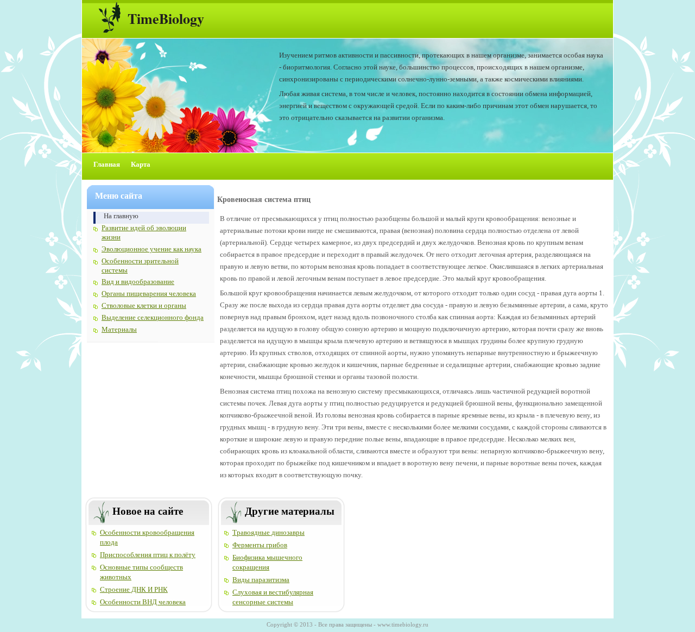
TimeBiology (166, 18)
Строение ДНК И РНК (134, 589)
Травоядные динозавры (268, 532)
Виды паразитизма (260, 580)
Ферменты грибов (259, 545)
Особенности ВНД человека (143, 602)
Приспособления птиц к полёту (147, 555)
